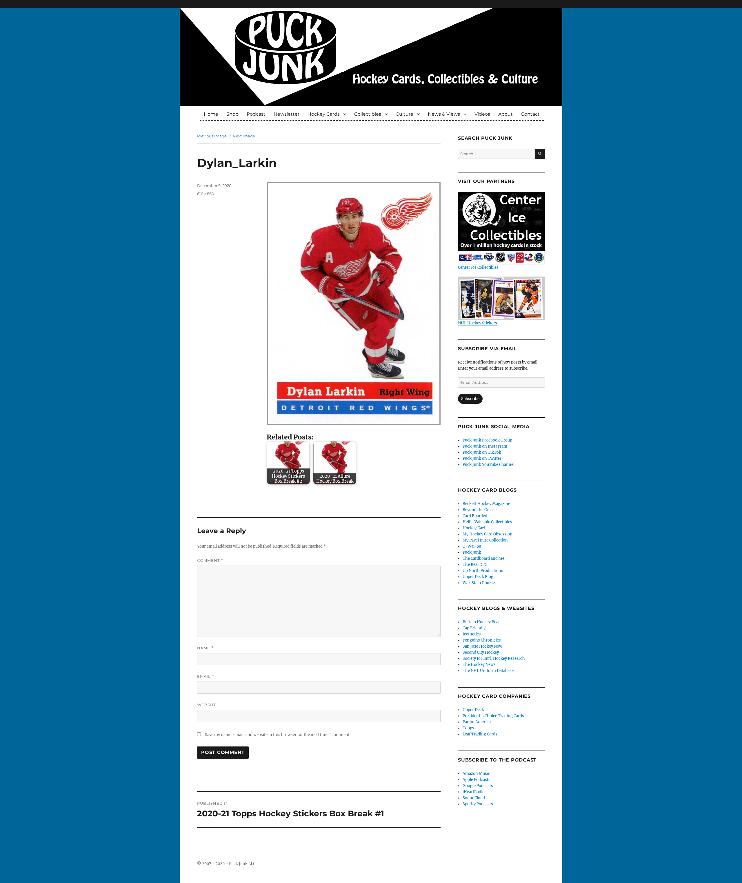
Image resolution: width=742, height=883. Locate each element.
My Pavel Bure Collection (485, 540)
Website (207, 704)
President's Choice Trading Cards (493, 715)
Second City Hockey (481, 652)
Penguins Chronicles (482, 640)
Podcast (256, 114)
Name (205, 648)
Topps (468, 728)
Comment (210, 560)
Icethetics (472, 634)
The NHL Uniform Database (488, 670)
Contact (530, 114)
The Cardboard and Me (483, 558)
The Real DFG (475, 564)
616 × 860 (205, 193)
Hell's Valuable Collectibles (487, 521)
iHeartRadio (474, 791)
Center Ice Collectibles (478, 267)
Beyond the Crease (480, 509)
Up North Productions (483, 570)
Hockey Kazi (474, 528)
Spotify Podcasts (478, 804)
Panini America (477, 722)
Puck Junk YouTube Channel (488, 464)
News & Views (444, 114)
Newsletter (286, 114)
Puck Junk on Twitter (482, 458)
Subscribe (470, 398)
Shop (232, 114)
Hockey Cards (324, 114)
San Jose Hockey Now (482, 646)
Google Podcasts (478, 785)
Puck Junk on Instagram (485, 446)
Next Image (244, 136)
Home (211, 114)
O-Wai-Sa (472, 546)
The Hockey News (479, 664)
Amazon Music (476, 773)
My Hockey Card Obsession (487, 534)
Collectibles (367, 114)
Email (205, 676)
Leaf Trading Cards (480, 734)
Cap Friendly (474, 628)
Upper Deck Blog (478, 576)
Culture (404, 114)
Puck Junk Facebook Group (487, 440)
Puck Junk (472, 552)
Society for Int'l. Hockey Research (494, 658)
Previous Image (212, 136)
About (505, 114)
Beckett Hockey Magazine (486, 503)
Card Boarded (475, 515)
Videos (482, 114)
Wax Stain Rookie (479, 582)
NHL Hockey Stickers (477, 323)
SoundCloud (474, 797)
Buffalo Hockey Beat (481, 621)
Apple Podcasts (476, 779)
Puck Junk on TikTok (482, 452)
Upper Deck (473, 709)
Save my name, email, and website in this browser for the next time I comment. (277, 734)
